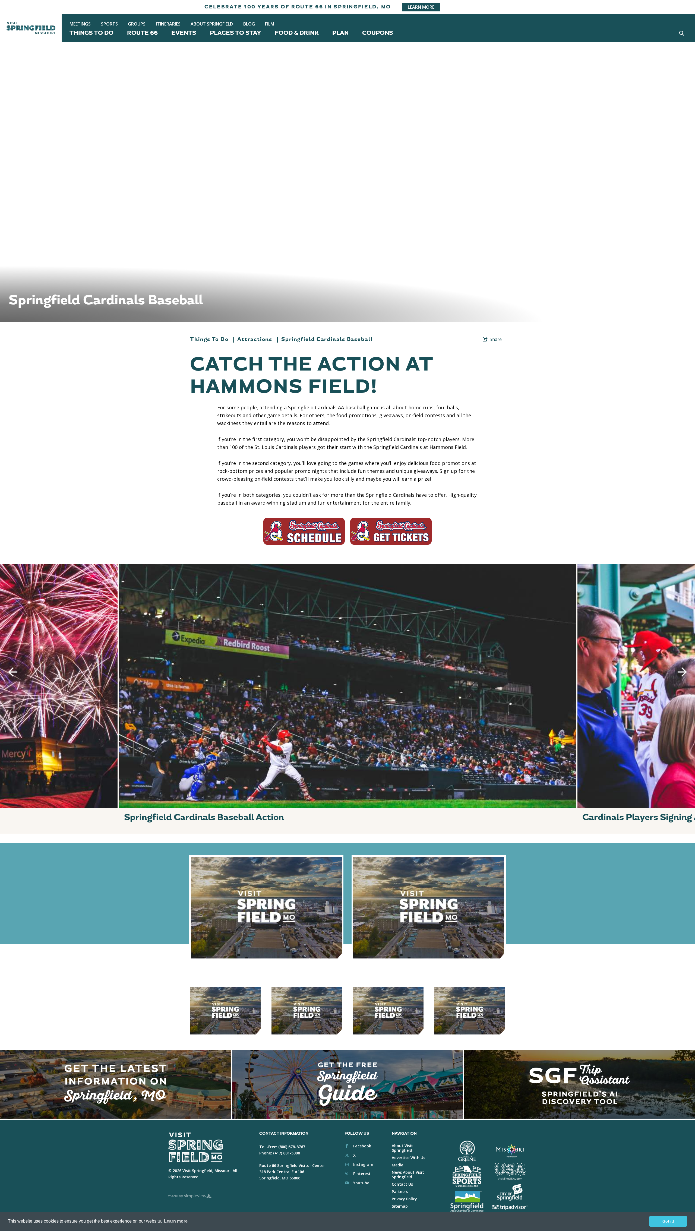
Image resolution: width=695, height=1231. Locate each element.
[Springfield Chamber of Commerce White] (466, 1201)
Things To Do (91, 33)
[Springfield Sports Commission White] (466, 1176)
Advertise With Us (408, 1157)
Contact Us (402, 1184)
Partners (400, 1191)
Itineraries (168, 24)
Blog (249, 24)
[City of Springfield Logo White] (509, 1192)
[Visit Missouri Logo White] (509, 1150)
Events (183, 33)
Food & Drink (297, 33)
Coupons (377, 33)
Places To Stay (235, 33)
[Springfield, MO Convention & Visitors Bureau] (31, 28)
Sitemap (400, 1206)
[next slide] (682, 671)
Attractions (258, 339)
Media (397, 1164)
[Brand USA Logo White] (509, 1171)
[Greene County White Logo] (466, 1151)
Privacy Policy (404, 1198)
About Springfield (212, 24)
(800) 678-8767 (291, 1146)
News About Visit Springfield (408, 1174)
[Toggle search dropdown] (681, 33)
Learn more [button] (176, 1221)
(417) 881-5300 (286, 1153)
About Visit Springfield (402, 1148)
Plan (340, 33)
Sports (109, 24)
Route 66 (142, 33)
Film (269, 24)
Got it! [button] (668, 1221)
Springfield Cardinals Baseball (327, 339)
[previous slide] (13, 671)
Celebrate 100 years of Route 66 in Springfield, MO (297, 7)
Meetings (80, 24)
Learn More (421, 7)
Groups (137, 24)
